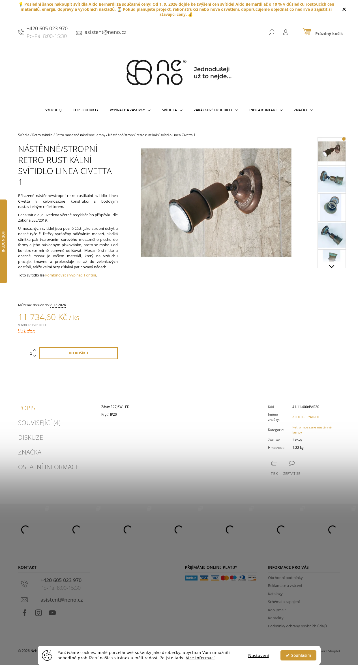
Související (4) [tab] (39, 422)
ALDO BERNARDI (305, 417)
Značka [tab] (29, 452)
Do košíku (78, 353)
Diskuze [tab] (30, 437)
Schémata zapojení (284, 601)
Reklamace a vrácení (285, 585)
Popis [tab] (26, 407)
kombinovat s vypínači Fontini (70, 275)
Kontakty (276, 617)
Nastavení (258, 655)
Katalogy (275, 593)
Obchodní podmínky (285, 577)
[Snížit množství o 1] (35, 356)
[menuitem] (53, 111)
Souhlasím (301, 655)
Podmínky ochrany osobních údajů (297, 625)
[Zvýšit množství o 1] (35, 350)
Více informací (200, 657)
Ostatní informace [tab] (48, 466)
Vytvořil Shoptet (328, 651)
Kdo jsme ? (277, 609)
